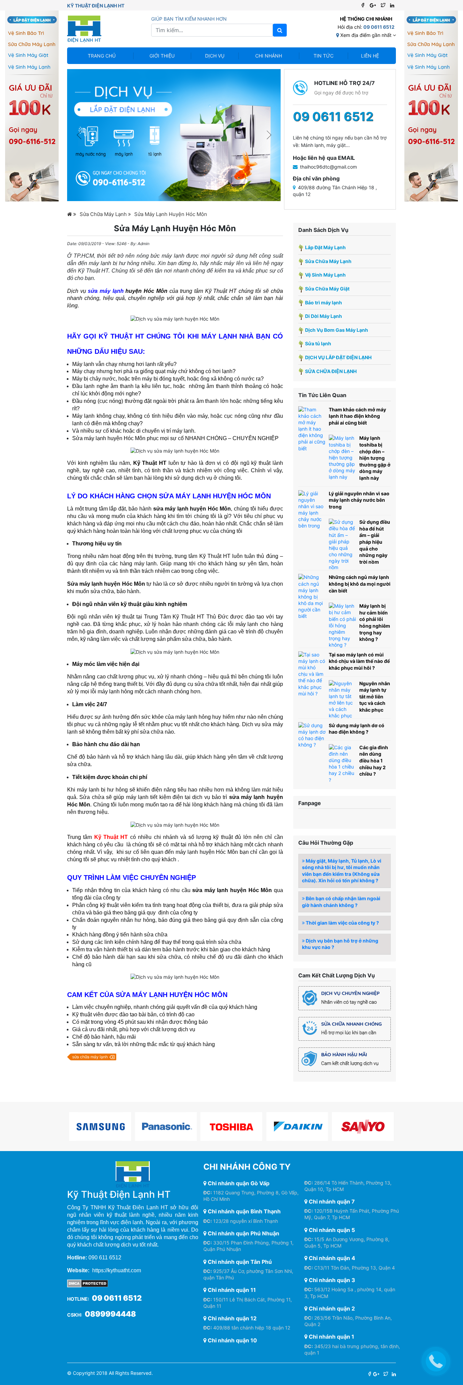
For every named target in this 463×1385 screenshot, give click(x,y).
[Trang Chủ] (71, 214)
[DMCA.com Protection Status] (87, 1283)
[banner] (174, 135)
